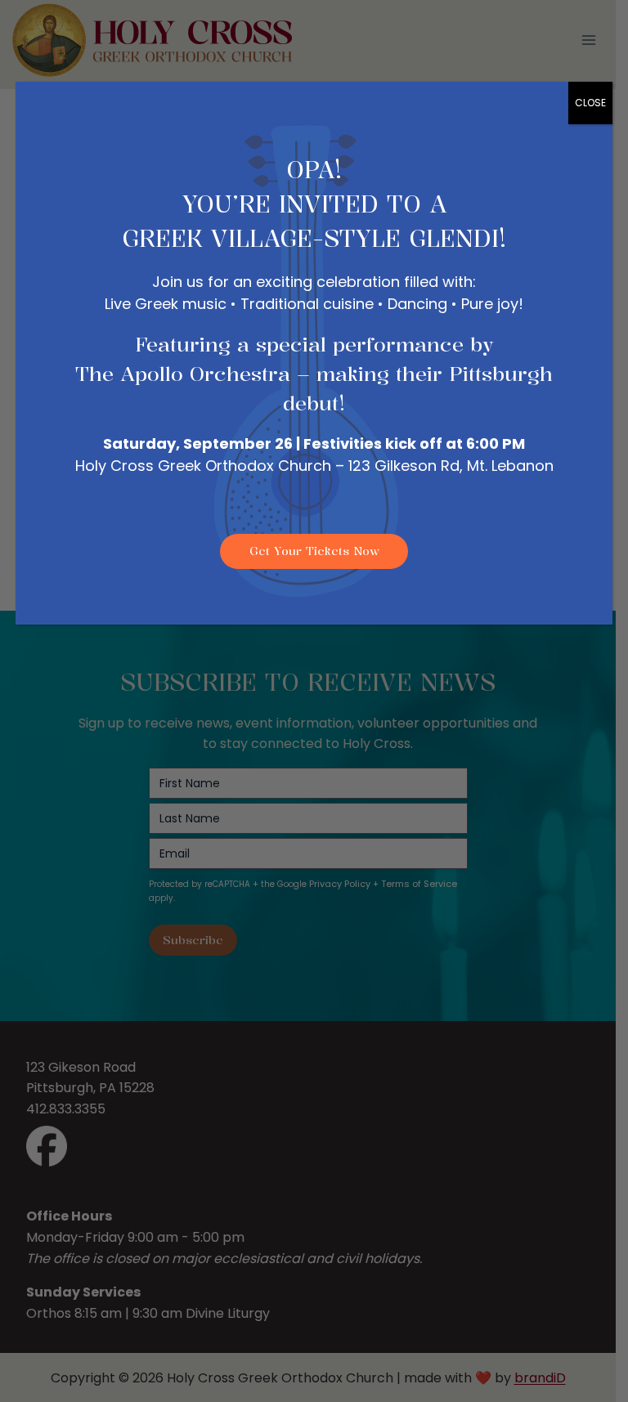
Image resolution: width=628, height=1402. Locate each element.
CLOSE (590, 103)
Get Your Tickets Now (314, 550)
